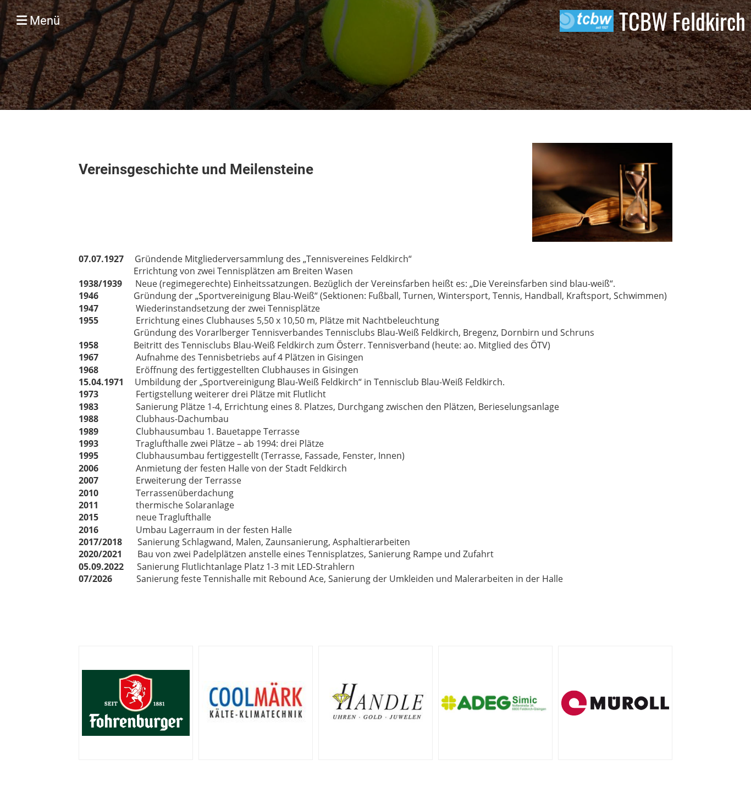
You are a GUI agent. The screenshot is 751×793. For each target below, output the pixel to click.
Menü (43, 20)
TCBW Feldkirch (682, 20)
